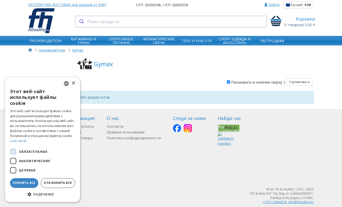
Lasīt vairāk (18, 141)
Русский (300, 5)
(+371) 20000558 (275, 202)
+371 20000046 (148, 5)
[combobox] (171, 21)
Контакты (115, 126)
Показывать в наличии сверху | (257, 82)
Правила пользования (125, 132)
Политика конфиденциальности (134, 137)
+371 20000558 (175, 5)
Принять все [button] (24, 183)
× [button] (73, 83)
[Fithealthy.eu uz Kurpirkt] (229, 127)
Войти (273, 4)
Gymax (77, 50)
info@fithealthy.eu (301, 202)
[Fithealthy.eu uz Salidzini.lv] (226, 138)
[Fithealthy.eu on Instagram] (188, 128)
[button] (42, 194)
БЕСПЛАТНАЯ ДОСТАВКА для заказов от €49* (67, 4)
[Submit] (81, 21)
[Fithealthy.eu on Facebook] (177, 128)
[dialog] (42, 139)
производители (52, 50)
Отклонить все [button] (58, 183)
